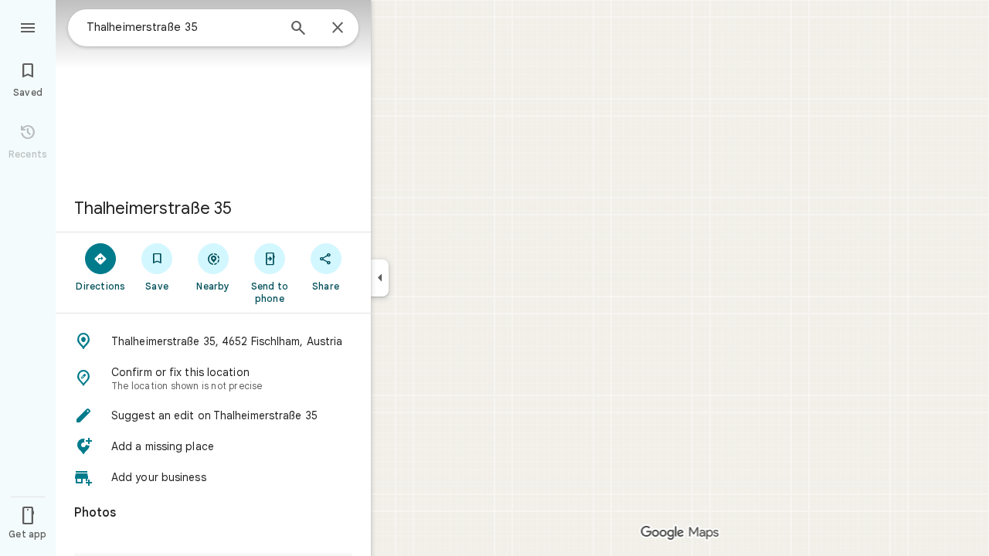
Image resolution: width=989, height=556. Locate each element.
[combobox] (182, 27)
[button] (213, 341)
